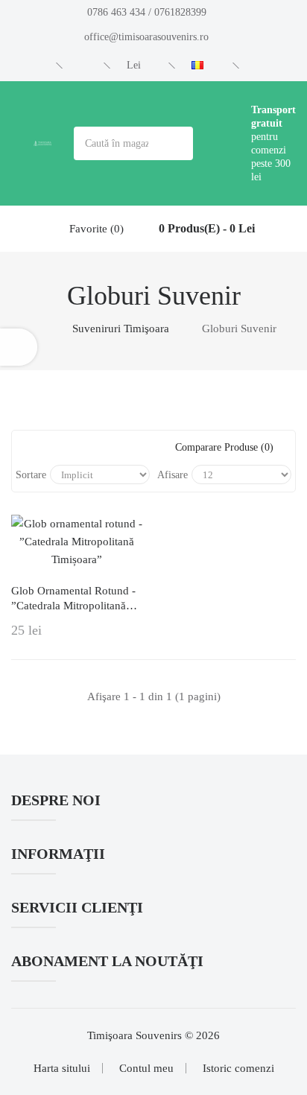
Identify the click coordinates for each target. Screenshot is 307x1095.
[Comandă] (85, 65)
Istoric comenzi (238, 1068)
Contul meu (146, 1068)
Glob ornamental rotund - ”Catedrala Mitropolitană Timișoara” (73, 599)
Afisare (172, 474)
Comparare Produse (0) (224, 447)
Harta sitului (62, 1068)
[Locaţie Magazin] (37, 65)
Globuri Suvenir (239, 328)
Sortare (31, 474)
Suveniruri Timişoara (120, 328)
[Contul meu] (266, 65)
